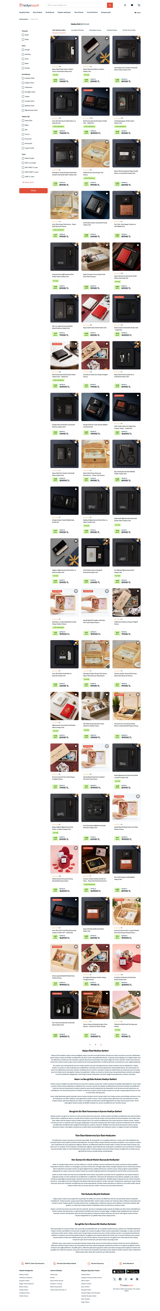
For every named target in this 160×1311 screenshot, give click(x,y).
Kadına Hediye (23, 1287)
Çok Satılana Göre (59, 30)
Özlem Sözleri (85, 1280)
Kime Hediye (37, 12)
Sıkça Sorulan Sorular (56, 1280)
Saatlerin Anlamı (86, 1283)
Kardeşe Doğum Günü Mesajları (90, 1293)
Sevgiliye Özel (24, 12)
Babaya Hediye (24, 1274)
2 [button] (101, 1045)
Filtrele (33, 191)
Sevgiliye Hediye (24, 1280)
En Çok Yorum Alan (129, 30)
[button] (138, 13)
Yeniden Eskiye (112, 30)
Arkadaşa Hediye (24, 1293)
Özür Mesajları (85, 1299)
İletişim (52, 1277)
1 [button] (95, 1045)
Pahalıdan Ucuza (95, 30)
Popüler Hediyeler (64, 12)
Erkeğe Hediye (23, 1290)
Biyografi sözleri (86, 1290)
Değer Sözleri (85, 1302)
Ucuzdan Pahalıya (77, 30)
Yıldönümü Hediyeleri (25, 1277)
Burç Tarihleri (85, 1287)
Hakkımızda (53, 1274)
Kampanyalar (106, 12)
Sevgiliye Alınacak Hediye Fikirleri (91, 1277)
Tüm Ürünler (78, 12)
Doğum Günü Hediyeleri (26, 1283)
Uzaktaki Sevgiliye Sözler (89, 1296)
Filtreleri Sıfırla (29, 182)
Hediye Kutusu (23, 1296)
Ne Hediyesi (50, 12)
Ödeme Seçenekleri (56, 1287)
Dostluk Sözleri (85, 1274)
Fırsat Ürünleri (92, 12)
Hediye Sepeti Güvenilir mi (58, 1290)
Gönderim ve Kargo (56, 1283)
